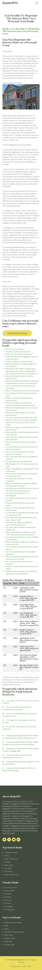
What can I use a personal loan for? (19, 354)
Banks (5, 29)
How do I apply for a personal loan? (19, 361)
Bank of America (10, 859)
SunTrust (8, 900)
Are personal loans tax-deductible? (19, 461)
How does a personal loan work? (18, 352)
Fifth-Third (8, 935)
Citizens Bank (9, 891)
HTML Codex (26, 966)
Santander (8, 941)
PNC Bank (8, 871)
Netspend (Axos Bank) (12, 922)
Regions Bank (9, 938)
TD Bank (7, 903)
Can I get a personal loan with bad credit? (21, 417)
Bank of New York (11, 875)
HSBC (6, 926)
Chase (6, 856)
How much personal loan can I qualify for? (22, 374)
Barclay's (7, 897)
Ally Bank (7, 894)
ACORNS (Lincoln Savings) (14, 932)
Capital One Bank (11, 852)
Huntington (8, 906)
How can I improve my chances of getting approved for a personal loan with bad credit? (21, 422)
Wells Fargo (8, 865)
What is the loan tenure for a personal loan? (23, 391)
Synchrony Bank (10, 887)
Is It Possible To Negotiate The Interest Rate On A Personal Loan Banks (21, 18)
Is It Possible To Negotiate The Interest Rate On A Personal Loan (21, 31)
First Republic (9, 909)
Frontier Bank (9, 944)
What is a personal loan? (15, 349)
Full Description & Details (17, 333)
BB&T (6, 929)
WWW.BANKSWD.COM (20, 960)
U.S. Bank (8, 868)
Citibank (7, 862)
